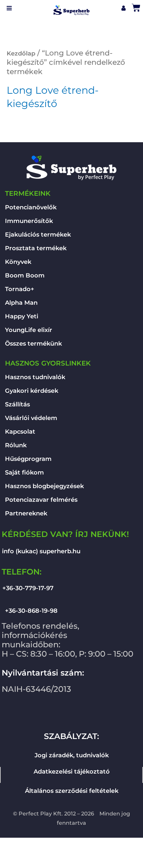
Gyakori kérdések (31, 390)
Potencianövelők (31, 207)
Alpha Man (21, 302)
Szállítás (17, 404)
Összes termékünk (33, 343)
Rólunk (16, 445)
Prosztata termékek (36, 248)
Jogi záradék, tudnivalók (72, 755)
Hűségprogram (28, 459)
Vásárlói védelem (31, 418)
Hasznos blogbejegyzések (44, 486)
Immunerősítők (29, 221)
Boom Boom (25, 275)
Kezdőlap (21, 53)
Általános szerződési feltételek (71, 791)
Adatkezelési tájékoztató (72, 771)
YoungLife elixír (28, 330)
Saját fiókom (24, 472)
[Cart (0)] (137, 5)
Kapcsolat (20, 431)
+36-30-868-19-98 (31, 610)
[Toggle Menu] (9, 8)
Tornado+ (19, 289)
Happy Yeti (21, 316)
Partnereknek (26, 513)
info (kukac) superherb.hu (41, 551)
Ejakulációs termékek (38, 234)
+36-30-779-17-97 (28, 588)
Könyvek (18, 262)
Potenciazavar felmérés (41, 499)
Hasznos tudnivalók (35, 377)
